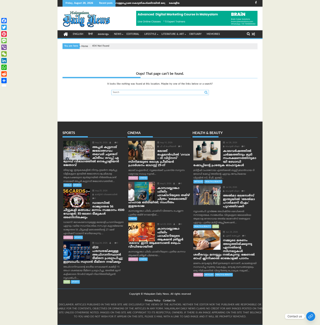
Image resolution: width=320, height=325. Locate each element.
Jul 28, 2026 (231, 143)
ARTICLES (198, 181)
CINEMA (143, 178)
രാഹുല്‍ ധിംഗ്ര (232, 146)
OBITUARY (195, 34)
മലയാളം (103, 34)
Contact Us (169, 300)
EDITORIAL (132, 34)
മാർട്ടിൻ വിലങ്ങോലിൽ (105, 194)
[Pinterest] (4, 34)
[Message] (4, 40)
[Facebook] (4, 20)
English (78, 34)
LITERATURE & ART (173, 34)
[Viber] (4, 47)
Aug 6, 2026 (165, 183)
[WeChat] (4, 54)
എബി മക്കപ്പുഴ (232, 236)
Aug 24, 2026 (101, 243)
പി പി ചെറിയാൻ (167, 146)
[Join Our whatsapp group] (310, 316)
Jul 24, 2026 (231, 187)
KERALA (67, 185)
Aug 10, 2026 (166, 143)
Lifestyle (150, 34)
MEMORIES (213, 34)
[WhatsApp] (4, 67)
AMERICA (68, 237)
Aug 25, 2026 (101, 191)
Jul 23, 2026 (166, 224)
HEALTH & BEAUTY (213, 181)
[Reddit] (4, 74)
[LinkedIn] (4, 60)
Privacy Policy (152, 300)
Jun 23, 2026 (231, 232)
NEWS (117, 34)
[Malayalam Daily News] (65, 33)
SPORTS (77, 185)
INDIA (66, 282)
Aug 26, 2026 (101, 143)
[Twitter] (4, 27)
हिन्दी (90, 34)
